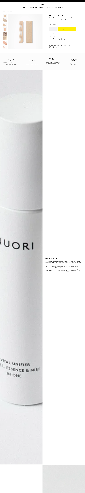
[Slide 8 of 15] (5, 48)
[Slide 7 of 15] (5, 43)
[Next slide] (41, 31)
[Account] (77, 4)
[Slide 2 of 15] (5, 20)
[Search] (75, 4)
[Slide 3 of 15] (5, 25)
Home (4, 11)
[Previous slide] (9, 31)
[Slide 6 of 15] (5, 38)
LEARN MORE (49, 276)
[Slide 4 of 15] (5, 29)
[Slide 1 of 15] (5, 16)
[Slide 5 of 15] (5, 34)
